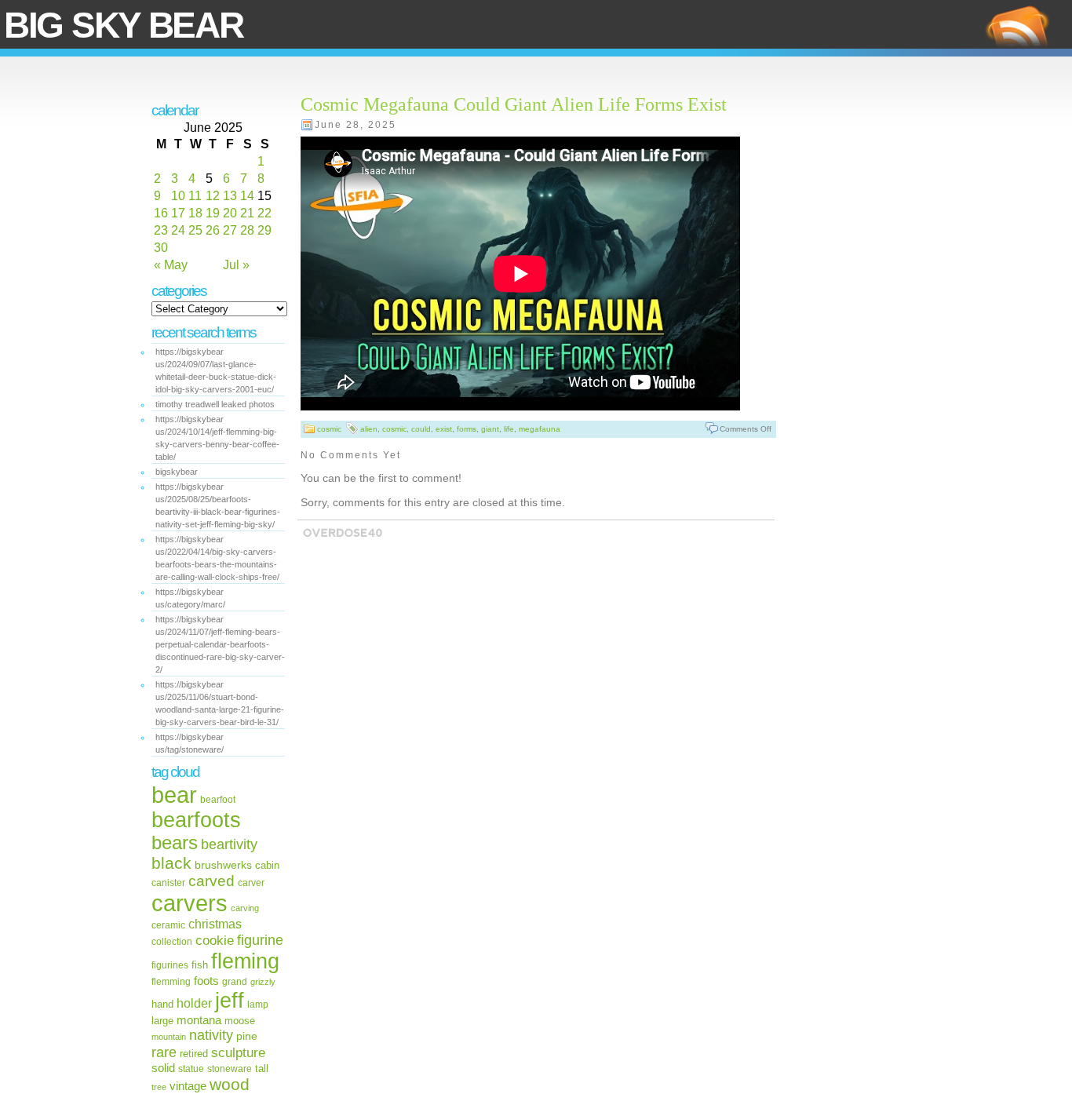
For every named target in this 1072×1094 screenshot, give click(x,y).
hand (162, 1004)
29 (264, 230)
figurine (260, 940)
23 (161, 230)
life (509, 429)
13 (230, 195)
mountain (168, 1036)
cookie (214, 940)
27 (230, 230)
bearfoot (217, 799)
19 (213, 213)
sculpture (238, 1052)
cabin (267, 865)
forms (466, 429)
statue (191, 1068)
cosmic (329, 429)
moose (239, 1021)
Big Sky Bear (123, 25)
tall (261, 1068)
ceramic (168, 925)
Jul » (236, 265)
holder (194, 1003)
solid (163, 1067)
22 (264, 213)
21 (247, 213)
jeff (229, 1000)
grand (234, 981)
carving (245, 908)
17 (178, 213)
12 (213, 195)
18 (195, 213)
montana (199, 1020)
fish (199, 965)
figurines (169, 965)
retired (194, 1053)
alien (368, 429)
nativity (211, 1035)
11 (195, 195)
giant (490, 429)
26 (213, 230)
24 (178, 230)
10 (178, 195)
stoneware (229, 1068)
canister (168, 882)
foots (206, 980)
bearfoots (196, 820)
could (421, 429)
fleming (245, 961)
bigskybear (176, 471)
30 (161, 247)
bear (174, 795)
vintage (188, 1085)
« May (171, 265)
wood (230, 1084)
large (162, 1021)
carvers (189, 903)
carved (211, 881)
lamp (257, 1004)
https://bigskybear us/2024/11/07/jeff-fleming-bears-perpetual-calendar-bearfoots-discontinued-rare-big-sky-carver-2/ (220, 644)
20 (230, 213)
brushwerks (223, 865)
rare (164, 1052)
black (171, 863)
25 (195, 230)
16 (161, 213)
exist (444, 429)
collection (171, 941)
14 (247, 195)
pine (246, 1036)
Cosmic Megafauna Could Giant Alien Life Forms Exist (514, 104)
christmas (215, 924)
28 (247, 230)
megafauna (539, 429)
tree (158, 1087)
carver (251, 882)
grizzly (262, 981)
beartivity (229, 844)
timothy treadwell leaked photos (215, 404)
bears (174, 843)
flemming (171, 981)
